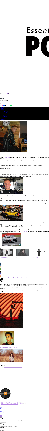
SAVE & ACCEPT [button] (2, 430)
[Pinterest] (0, 275)
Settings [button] (37, 414)
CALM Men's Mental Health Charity (14, 277)
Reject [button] (35, 414)
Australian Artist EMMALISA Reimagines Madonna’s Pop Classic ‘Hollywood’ (11, 405)
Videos (2, 118)
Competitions (4, 115)
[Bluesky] (0, 270)
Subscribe (2, 98)
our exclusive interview (6, 157)
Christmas (5, 112)
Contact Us (2, 107)
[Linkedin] (0, 265)
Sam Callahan (25, 277)
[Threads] (0, 271)
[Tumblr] (0, 264)
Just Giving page (24, 231)
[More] (1, 276)
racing (23, 277)
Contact (1, 407)
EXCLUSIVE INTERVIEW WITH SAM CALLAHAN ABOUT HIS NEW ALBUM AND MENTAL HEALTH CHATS (7, 257)
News (6, 277)
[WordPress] (0, 272)
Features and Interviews (4, 113)
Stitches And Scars (30, 277)
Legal (2, 108)
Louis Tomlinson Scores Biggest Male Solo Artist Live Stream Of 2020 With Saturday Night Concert (14, 329)
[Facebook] (0, 262)
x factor (34, 277)
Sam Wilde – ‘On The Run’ (19, 256)
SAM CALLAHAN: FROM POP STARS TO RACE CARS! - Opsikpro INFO (13, 367)
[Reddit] (0, 266)
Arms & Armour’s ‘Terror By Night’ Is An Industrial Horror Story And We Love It (12, 403)
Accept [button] (33, 414)
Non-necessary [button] (2, 427)
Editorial (4, 110)
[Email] (0, 269)
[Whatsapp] (0, 267)
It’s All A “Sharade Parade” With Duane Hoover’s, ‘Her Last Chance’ (10, 402)
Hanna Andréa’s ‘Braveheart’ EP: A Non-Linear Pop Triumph (9, 404)
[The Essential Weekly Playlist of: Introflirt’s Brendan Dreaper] (7, 345)
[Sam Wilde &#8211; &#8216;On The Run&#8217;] (24, 252)
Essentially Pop (3, 155)
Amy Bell (8, 277)
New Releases (5, 116)
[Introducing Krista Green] (11, 361)
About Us (2, 109)
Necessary (2, 424)
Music (2, 114)
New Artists (4, 117)
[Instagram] (0, 274)
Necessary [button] (1, 423)
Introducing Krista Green (3, 363)
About (1, 411)
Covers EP (20, 277)
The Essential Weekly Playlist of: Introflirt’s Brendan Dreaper (8, 347)
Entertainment (3, 119)
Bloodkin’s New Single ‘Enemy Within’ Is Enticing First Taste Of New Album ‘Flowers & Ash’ (13, 401)
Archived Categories (5, 111)
